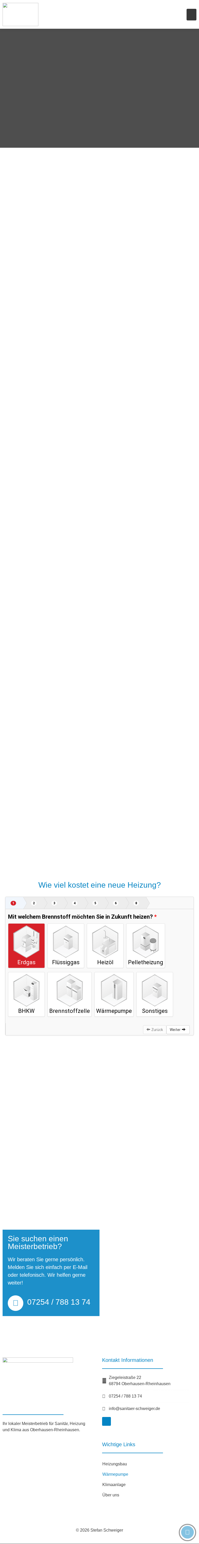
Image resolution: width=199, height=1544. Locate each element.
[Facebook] (106, 1421)
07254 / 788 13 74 (58, 1302)
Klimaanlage (114, 1484)
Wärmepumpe (115, 1474)
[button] (191, 14)
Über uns (110, 1495)
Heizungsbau (114, 1464)
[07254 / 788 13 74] (15, 1303)
